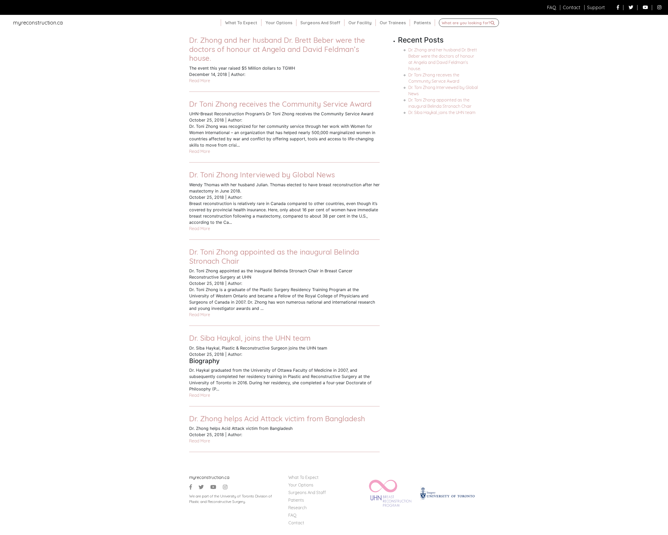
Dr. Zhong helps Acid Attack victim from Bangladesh (277, 418)
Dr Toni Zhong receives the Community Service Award (280, 104)
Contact (571, 7)
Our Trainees (393, 22)
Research (297, 507)
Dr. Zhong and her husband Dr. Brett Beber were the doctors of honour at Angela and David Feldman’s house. (277, 49)
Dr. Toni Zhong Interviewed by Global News (262, 174)
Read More (199, 80)
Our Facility (360, 22)
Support (596, 7)
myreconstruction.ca (38, 22)
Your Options (278, 22)
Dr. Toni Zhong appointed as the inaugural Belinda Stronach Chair (274, 256)
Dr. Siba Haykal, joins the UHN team (250, 337)
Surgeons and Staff (320, 22)
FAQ (551, 7)
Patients (422, 22)
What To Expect (241, 22)
